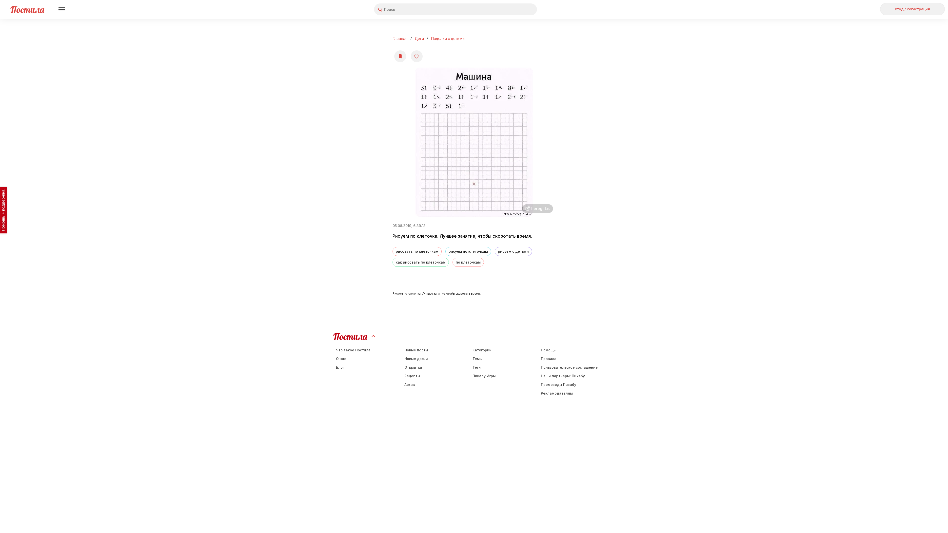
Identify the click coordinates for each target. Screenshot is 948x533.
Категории (482, 350)
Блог (340, 367)
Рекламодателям (557, 393)
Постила (27, 9)
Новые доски (416, 359)
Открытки (413, 367)
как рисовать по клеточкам (421, 262)
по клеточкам (468, 262)
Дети (419, 38)
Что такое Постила (353, 350)
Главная (400, 38)
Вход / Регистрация (912, 9)
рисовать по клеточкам (417, 251)
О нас (341, 359)
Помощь (548, 350)
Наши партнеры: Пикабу (563, 376)
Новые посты (416, 350)
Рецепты (412, 376)
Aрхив (409, 384)
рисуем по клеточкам (468, 251)
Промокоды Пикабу (558, 384)
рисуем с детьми (513, 251)
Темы (477, 359)
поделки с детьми (448, 38)
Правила (548, 359)
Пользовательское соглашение (569, 367)
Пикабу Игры (484, 376)
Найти (514, 9)
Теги (477, 367)
